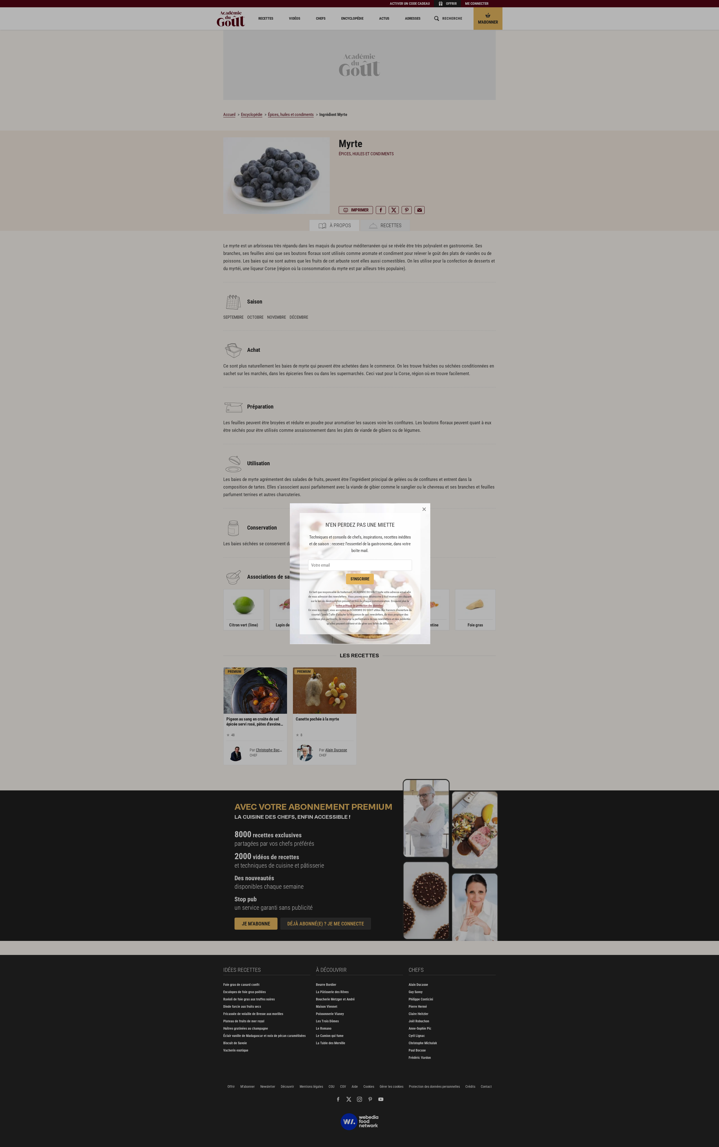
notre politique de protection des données (359, 605)
